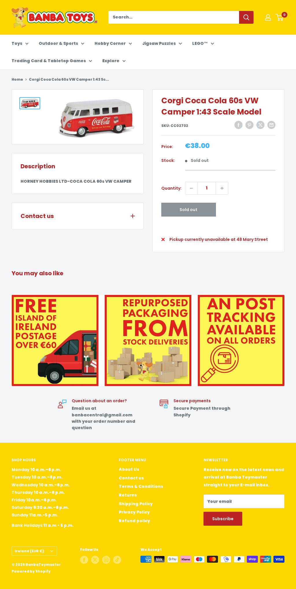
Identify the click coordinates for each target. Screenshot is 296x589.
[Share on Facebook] (238, 125)
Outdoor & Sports (58, 43)
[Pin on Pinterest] (249, 125)
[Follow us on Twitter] (95, 560)
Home (17, 79)
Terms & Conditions (141, 486)
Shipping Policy (136, 504)
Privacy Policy (134, 512)
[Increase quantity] (222, 188)
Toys (17, 43)
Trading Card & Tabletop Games (49, 61)
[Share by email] (271, 125)
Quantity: (171, 188)
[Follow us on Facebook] (84, 560)
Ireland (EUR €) (29, 551)
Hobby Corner (110, 43)
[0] (279, 17)
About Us (129, 469)
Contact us (131, 478)
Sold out (188, 210)
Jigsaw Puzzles (159, 43)
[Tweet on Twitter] (260, 125)
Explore (110, 61)
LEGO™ (200, 43)
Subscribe (223, 519)
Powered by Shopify (31, 571)
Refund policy (134, 521)
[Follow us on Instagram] (106, 560)
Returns (128, 495)
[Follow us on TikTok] (117, 560)
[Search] (246, 17)
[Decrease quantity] (191, 188)
